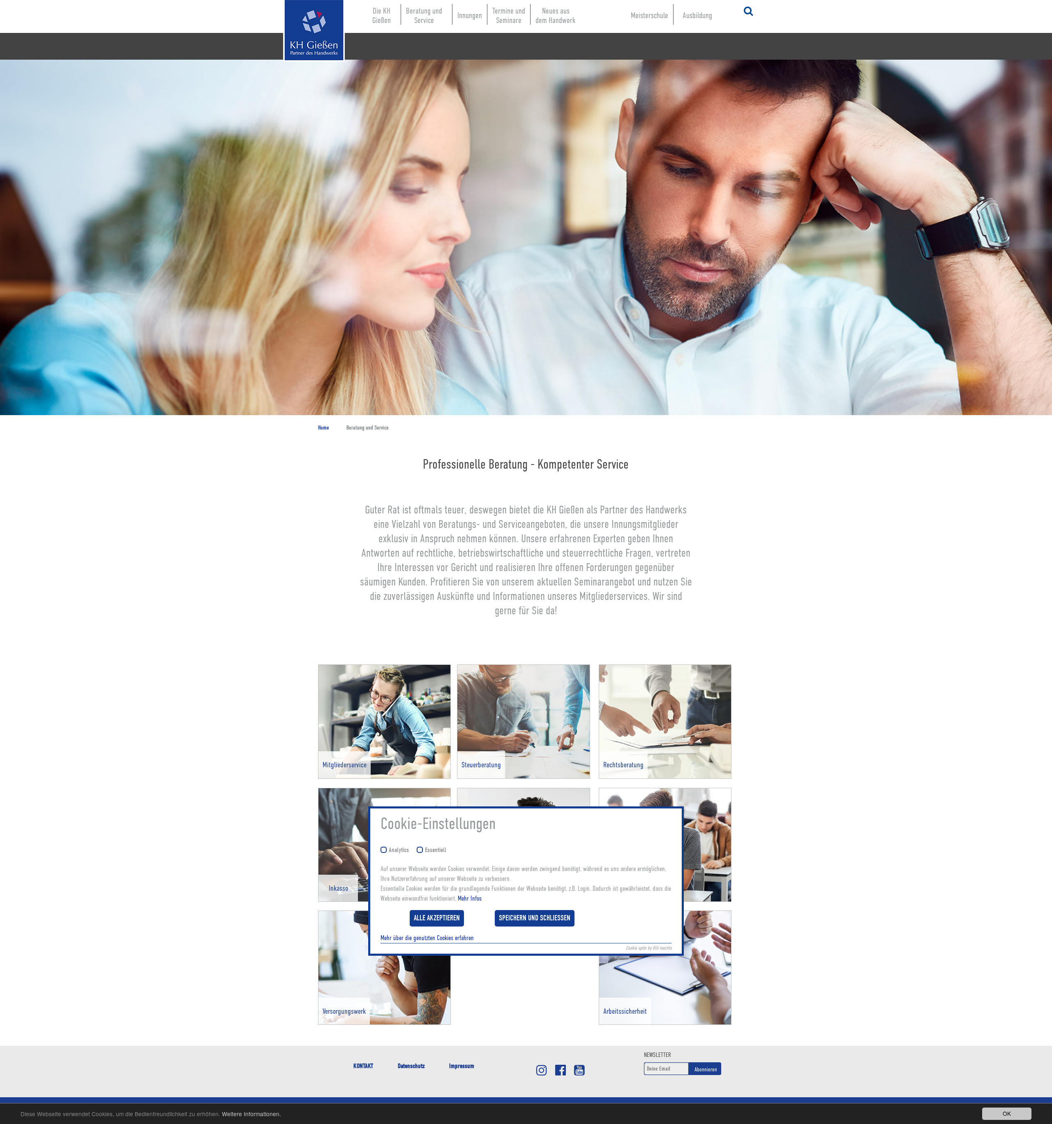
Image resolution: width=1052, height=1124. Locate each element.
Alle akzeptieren (437, 917)
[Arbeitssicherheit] (665, 1022)
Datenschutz (411, 1066)
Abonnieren (705, 1069)
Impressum (461, 1066)
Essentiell (435, 850)
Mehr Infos (470, 898)
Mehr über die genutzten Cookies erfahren (427, 937)
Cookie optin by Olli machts (648, 947)
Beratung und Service (424, 16)
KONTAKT (363, 1066)
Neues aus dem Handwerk (555, 16)
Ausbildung (697, 15)
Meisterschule (649, 15)
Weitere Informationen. (251, 1114)
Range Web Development (306, 74)
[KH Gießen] (306, 31)
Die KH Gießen (381, 16)
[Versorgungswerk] (384, 1022)
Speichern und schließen (534, 917)
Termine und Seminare (508, 16)
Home (323, 427)
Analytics (399, 850)
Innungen (469, 15)
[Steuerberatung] (523, 776)
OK (1007, 1113)
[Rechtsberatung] (665, 776)
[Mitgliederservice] (384, 776)
